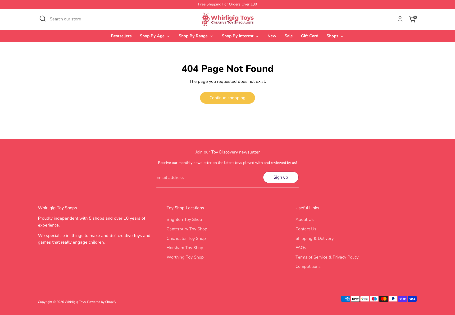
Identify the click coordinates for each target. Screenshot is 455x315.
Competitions (308, 266)
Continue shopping (227, 98)
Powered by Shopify (101, 302)
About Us (305, 219)
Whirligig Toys (75, 302)
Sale (289, 36)
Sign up (280, 177)
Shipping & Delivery (315, 238)
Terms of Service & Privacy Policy (327, 257)
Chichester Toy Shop (186, 238)
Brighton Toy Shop (184, 219)
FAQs (301, 247)
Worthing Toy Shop (185, 257)
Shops (333, 36)
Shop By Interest (238, 36)
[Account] (400, 19)
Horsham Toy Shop (185, 247)
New (272, 36)
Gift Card (309, 36)
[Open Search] (42, 18)
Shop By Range (194, 36)
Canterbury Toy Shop (187, 229)
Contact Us (306, 229)
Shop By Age (153, 36)
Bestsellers (121, 36)
